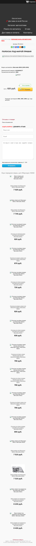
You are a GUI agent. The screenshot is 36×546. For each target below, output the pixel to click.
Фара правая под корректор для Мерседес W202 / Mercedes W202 (18, 524)
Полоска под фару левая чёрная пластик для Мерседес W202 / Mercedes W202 (18, 356)
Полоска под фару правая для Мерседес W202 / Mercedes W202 (18, 283)
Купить (27, 89)
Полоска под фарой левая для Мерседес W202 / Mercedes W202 (18, 235)
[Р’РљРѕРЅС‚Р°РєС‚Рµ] (18, 47)
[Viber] (16, 47)
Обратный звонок (16, 18)
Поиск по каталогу (12, 29)
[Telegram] (14, 47)
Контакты (27, 32)
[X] (22, 47)
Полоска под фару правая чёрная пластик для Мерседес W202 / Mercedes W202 (18, 380)
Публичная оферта (18, 539)
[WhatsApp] (12, 47)
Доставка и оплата (10, 32)
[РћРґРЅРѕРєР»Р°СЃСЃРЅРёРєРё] (20, 47)
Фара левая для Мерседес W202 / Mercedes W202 (18, 210)
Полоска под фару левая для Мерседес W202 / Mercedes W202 (18, 259)
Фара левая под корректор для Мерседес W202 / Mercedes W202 (18, 500)
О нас (27, 29)
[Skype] (24, 47)
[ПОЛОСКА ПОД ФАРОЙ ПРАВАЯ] (18, 55)
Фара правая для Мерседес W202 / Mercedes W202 (18, 186)
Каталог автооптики (17, 25)
